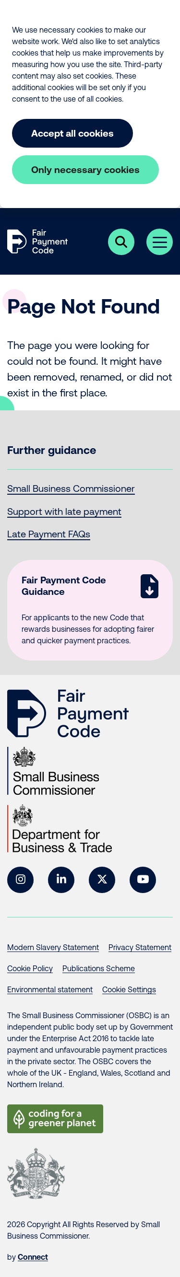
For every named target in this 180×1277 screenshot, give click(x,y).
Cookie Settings (129, 989)
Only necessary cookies (85, 169)
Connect (33, 1257)
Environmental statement (50, 989)
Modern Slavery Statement (53, 947)
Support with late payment (64, 511)
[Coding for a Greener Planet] (55, 1118)
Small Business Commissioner (71, 488)
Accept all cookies (72, 133)
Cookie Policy (30, 968)
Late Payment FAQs (48, 533)
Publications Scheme (98, 968)
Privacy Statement (139, 947)
